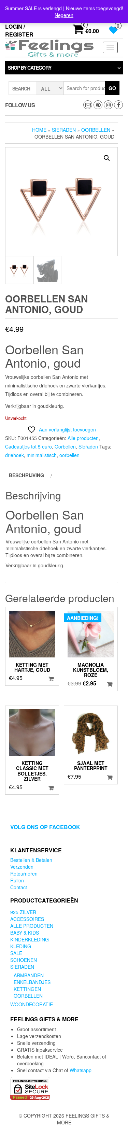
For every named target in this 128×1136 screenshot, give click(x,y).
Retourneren (24, 873)
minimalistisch (42, 455)
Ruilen (17, 880)
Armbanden (29, 975)
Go (112, 88)
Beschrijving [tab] (26, 475)
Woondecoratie (31, 1004)
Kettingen (27, 988)
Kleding (20, 946)
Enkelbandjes (32, 982)
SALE (16, 953)
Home (39, 129)
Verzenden (21, 866)
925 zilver (23, 912)
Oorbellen (95, 129)
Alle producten (83, 438)
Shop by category (29, 67)
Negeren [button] (64, 15)
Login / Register (19, 30)
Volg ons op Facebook (45, 827)
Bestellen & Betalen (31, 859)
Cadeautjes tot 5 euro (28, 446)
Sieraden (64, 129)
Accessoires (27, 918)
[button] (107, 158)
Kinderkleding (29, 939)
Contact (18, 887)
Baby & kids (24, 932)
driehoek (14, 455)
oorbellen (69, 455)
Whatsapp (80, 1070)
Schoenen (23, 959)
